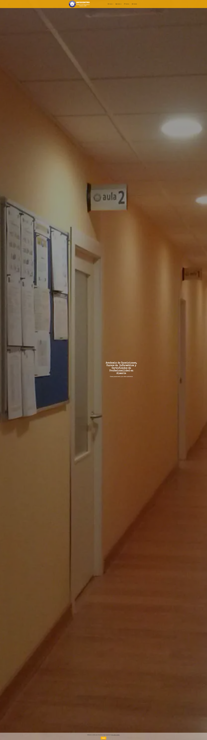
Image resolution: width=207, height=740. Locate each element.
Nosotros (127, 4)
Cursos (110, 4)
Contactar (135, 4)
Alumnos (119, 4)
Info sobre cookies (115, 735)
